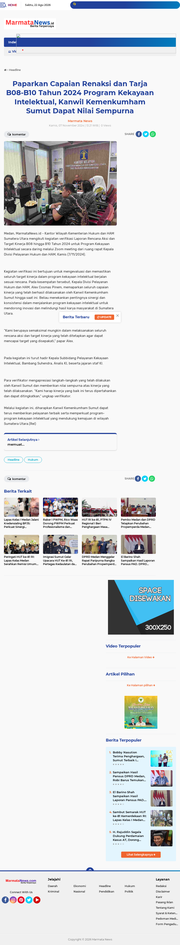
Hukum (33, 459)
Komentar (19, 479)
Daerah (53, 886)
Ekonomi (80, 886)
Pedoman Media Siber (168, 918)
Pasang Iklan (164, 902)
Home (12, 5)
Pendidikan (106, 891)
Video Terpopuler (123, 646)
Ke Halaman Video (140, 657)
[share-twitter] (146, 134)
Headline (13, 459)
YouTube (39, 905)
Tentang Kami (165, 907)
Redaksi (161, 886)
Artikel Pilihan (120, 674)
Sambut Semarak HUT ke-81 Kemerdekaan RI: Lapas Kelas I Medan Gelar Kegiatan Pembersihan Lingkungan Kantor (129, 816)
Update (105, 317)
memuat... (16, 444)
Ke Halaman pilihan (140, 685)
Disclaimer (163, 891)
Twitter (30, 905)
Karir (159, 897)
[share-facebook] (139, 134)
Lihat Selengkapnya (140, 854)
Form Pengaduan (167, 924)
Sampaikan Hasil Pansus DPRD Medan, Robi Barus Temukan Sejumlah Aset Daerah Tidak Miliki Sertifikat (129, 776)
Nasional (79, 891)
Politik (129, 891)
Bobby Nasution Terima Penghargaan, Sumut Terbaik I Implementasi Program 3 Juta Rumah (128, 756)
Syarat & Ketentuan (168, 913)
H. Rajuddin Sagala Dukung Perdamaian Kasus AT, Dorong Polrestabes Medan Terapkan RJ (128, 836)
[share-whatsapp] (153, 134)
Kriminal (53, 891)
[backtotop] (90, 871)
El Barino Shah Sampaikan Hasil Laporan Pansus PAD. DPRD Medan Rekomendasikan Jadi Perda (129, 796)
